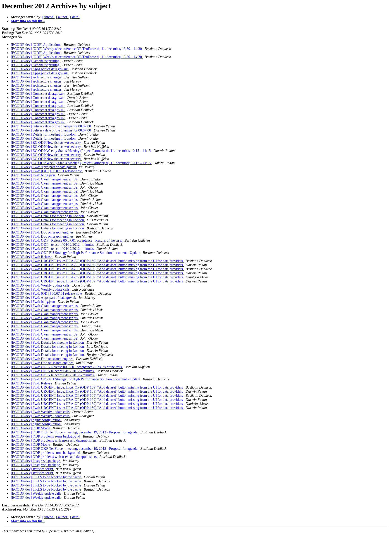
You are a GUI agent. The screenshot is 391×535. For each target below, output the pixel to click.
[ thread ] (48, 17)
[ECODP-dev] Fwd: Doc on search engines (42, 232)
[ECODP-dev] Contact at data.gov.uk (38, 93)
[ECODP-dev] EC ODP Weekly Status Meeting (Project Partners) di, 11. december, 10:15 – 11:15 (81, 151)
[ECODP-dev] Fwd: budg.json (33, 175)
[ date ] (75, 17)
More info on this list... (28, 21)
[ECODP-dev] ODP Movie (31, 428)
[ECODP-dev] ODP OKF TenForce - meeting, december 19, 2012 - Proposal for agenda (74, 432)
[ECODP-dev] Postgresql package (36, 461)
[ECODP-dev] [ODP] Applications (36, 44)
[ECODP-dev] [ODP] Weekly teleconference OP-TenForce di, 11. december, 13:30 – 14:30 (77, 49)
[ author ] (62, 17)
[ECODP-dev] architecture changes (36, 77)
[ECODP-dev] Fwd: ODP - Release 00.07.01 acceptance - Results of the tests (67, 240)
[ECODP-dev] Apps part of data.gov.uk (40, 69)
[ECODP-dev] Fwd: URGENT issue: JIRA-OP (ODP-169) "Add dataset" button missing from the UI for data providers (97, 261)
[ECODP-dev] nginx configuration (36, 420)
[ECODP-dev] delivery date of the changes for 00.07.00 (51, 126)
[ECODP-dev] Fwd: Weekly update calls (40, 285)
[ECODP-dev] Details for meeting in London (43, 134)
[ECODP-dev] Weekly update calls (36, 493)
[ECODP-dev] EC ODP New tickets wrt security (46, 142)
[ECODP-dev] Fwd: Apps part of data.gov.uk (44, 167)
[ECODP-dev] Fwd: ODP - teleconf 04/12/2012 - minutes (53, 244)
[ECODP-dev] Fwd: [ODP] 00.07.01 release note (47, 171)
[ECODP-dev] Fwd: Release (32, 257)
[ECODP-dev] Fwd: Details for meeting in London (48, 216)
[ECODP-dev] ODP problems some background (46, 436)
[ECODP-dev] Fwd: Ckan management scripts (45, 179)
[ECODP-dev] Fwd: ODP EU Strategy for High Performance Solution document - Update (76, 253)
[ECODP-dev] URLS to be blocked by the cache (46, 477)
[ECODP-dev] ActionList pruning (35, 61)
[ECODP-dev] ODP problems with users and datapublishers (54, 440)
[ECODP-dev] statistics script (32, 469)
